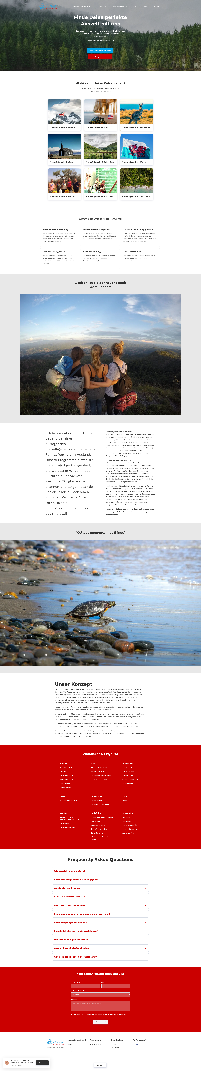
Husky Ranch (65, 783)
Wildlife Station (66, 823)
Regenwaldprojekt (129, 825)
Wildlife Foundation (67, 827)
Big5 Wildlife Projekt (99, 829)
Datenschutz (115, 1047)
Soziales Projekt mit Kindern (102, 817)
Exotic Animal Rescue (99, 767)
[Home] (49, 6)
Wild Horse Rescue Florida (101, 775)
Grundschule (127, 817)
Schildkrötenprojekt (68, 779)
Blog (70, 1051)
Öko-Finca (126, 821)
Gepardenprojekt (98, 825)
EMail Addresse (76, 982)
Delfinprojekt (127, 783)
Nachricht (74, 999)
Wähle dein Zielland (77, 991)
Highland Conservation (100, 804)
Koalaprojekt (127, 767)
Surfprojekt (95, 821)
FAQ (69, 1047)
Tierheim (63, 771)
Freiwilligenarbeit (96, 1044)
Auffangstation (66, 767)
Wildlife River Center (68, 775)
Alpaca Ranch (65, 787)
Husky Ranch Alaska (99, 771)
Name (103, 982)
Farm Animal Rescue (99, 779)
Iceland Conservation (68, 800)
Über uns (71, 1044)
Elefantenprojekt (97, 833)
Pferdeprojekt (127, 775)
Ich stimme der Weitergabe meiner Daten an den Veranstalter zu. (100, 1014)
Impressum (115, 1044)
